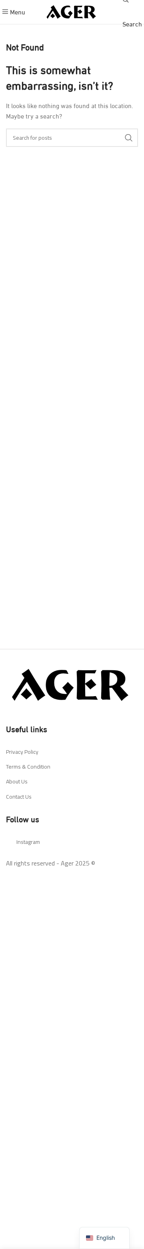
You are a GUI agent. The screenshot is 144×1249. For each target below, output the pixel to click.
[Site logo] (72, 10)
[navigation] (104, 1238)
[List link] (72, 751)
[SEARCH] (129, 138)
